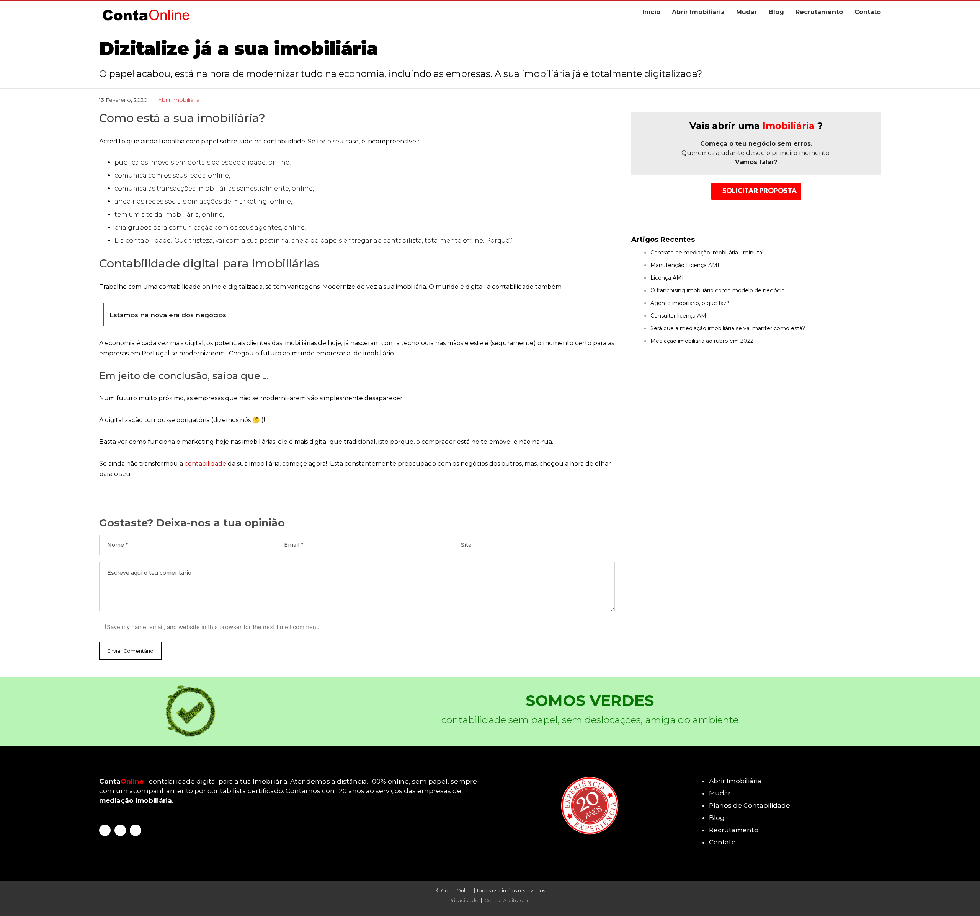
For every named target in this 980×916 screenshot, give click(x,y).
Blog (776, 12)
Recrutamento (819, 12)
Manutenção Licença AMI (684, 265)
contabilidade (205, 463)
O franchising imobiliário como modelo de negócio (717, 290)
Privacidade (464, 900)
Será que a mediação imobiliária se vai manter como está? (727, 328)
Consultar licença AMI (679, 315)
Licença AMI (667, 277)
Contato (867, 12)
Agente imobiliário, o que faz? (690, 303)
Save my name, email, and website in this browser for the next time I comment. (213, 627)
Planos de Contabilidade (749, 805)
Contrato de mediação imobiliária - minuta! (706, 252)
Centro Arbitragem (508, 900)
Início (651, 12)
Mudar (746, 12)
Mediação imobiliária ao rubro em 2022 (701, 340)
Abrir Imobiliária (698, 12)
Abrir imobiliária (178, 99)
